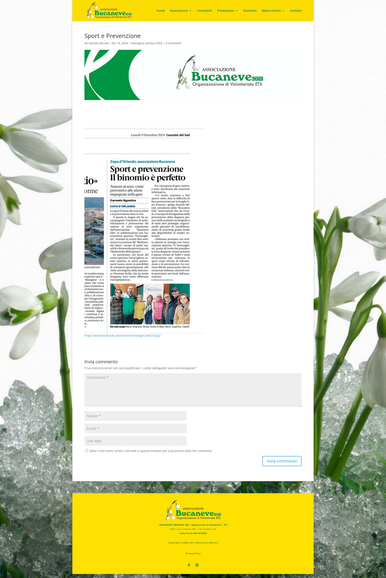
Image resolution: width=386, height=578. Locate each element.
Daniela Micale (99, 43)
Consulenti (204, 10)
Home (161, 10)
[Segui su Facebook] (189, 565)
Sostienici (250, 10)
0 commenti (173, 43)
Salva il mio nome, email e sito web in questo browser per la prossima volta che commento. (151, 451)
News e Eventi (271, 10)
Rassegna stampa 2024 (146, 43)
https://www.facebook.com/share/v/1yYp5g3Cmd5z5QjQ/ (122, 335)
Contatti (296, 10)
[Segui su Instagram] (197, 565)
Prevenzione (225, 10)
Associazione (179, 10)
